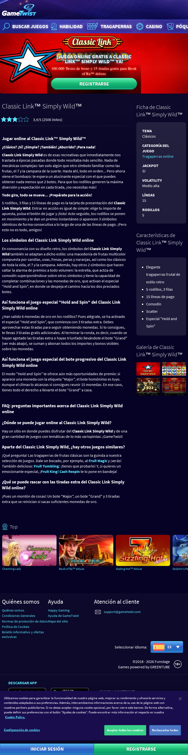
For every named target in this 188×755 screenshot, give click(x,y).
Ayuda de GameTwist (63, 615)
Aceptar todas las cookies (125, 730)
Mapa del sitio (58, 621)
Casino (154, 26)
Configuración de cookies (22, 730)
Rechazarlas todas (165, 730)
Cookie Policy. (15, 717)
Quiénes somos (13, 610)
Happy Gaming (59, 610)
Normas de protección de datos (25, 621)
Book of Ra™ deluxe (71, 569)
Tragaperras (116, 26)
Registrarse (94, 84)
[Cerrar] (180, 698)
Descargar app (22, 682)
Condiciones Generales (18, 615)
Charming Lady (11, 569)
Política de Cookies (15, 626)
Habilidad (71, 26)
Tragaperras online (158, 156)
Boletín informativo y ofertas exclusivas (23, 634)
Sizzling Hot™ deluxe (129, 569)
